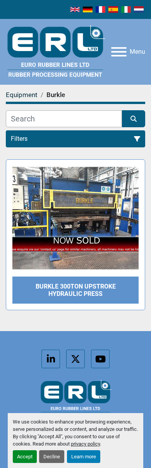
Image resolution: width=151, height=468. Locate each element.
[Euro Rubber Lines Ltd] (75, 398)
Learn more (83, 456)
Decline (51, 456)
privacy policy (85, 444)
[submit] (133, 118)
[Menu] (119, 51)
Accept (25, 456)
